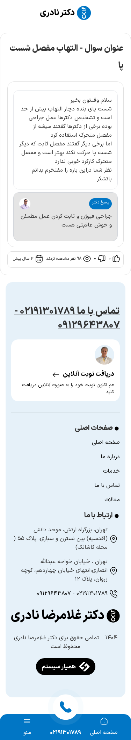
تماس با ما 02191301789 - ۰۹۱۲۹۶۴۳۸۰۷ (67, 318)
